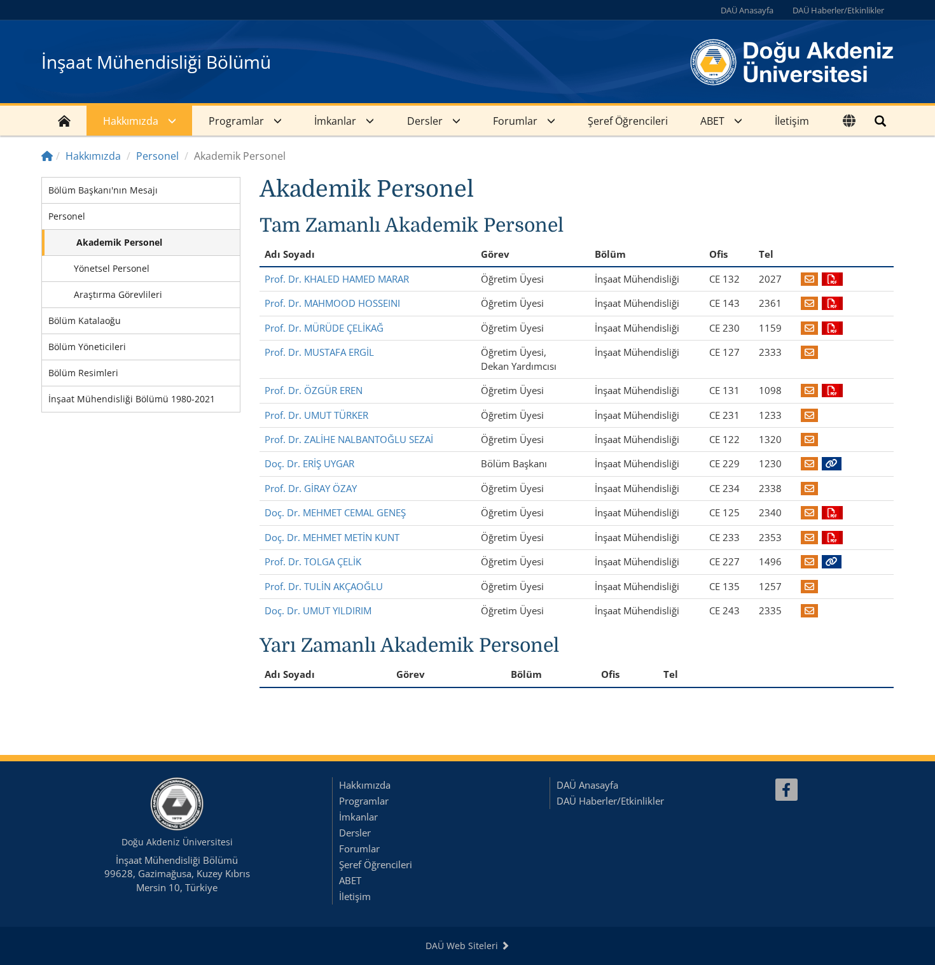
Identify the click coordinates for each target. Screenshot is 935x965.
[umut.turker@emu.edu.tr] (809, 415)
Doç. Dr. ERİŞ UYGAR (309, 463)
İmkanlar (335, 121)
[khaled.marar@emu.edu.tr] (809, 278)
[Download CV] (832, 278)
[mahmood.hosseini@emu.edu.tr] (809, 303)
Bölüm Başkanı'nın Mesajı (103, 190)
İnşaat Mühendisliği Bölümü (156, 62)
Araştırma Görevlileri (118, 294)
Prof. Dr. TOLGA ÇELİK (313, 561)
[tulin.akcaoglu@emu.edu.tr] (809, 586)
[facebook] (786, 789)
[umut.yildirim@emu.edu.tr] (809, 610)
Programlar (236, 121)
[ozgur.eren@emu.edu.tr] (809, 390)
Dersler (425, 121)
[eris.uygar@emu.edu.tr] (809, 463)
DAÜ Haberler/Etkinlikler (838, 10)
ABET (712, 121)
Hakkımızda (130, 121)
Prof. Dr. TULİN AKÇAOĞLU (324, 586)
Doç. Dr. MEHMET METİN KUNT (332, 537)
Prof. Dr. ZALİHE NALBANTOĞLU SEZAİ (349, 439)
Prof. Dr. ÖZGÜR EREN (314, 390)
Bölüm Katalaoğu (84, 320)
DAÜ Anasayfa (747, 10)
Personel (157, 156)
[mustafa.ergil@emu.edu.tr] (809, 352)
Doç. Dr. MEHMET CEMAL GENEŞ (335, 512)
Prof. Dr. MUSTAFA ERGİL (319, 352)
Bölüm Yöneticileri (87, 347)
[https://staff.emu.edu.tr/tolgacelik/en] (831, 561)
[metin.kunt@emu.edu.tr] (809, 537)
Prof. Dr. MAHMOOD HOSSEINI (332, 303)
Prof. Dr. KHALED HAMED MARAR (337, 278)
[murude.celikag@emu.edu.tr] (809, 327)
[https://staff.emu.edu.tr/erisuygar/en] (831, 463)
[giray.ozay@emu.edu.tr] (809, 488)
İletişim (792, 121)
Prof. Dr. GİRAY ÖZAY (311, 488)
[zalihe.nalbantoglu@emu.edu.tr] (809, 439)
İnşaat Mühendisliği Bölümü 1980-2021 (131, 399)
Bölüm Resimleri (83, 373)
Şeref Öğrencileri (628, 121)
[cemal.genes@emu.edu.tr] (809, 512)
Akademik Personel (119, 242)
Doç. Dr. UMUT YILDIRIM (318, 610)
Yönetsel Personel (111, 268)
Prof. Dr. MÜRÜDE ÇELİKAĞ (324, 327)
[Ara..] (880, 121)
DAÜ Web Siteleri (463, 946)
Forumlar (515, 121)
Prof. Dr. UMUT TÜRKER (316, 415)
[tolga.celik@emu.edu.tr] (809, 561)
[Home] (47, 156)
